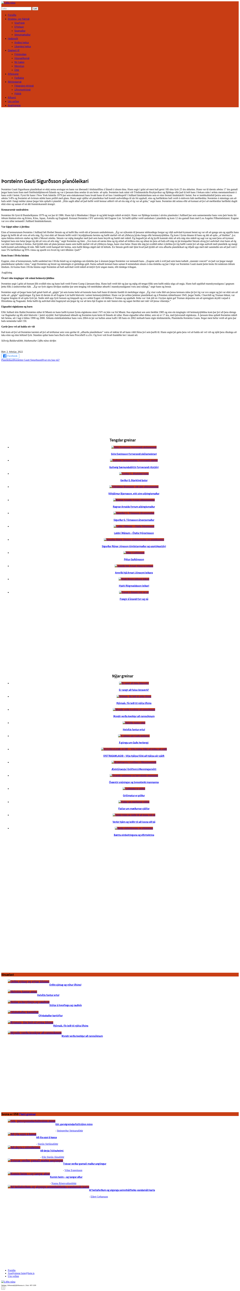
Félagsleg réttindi (24, 86)
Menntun (19, 66)
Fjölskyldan (20, 54)
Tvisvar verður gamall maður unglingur (84, 1163)
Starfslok (19, 23)
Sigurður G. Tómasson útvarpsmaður (134, 519)
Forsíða (12, 15)
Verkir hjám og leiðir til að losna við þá (134, 821)
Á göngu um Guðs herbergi (134, 742)
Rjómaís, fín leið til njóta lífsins (134, 703)
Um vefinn (13, 101)
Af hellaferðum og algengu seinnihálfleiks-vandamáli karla (122, 1190)
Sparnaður (19, 31)
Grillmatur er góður (134, 795)
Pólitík (17, 93)
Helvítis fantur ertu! (134, 729)
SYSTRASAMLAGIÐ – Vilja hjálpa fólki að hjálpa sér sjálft (133, 755)
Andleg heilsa (21, 42)
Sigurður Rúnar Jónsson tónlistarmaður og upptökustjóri (134, 546)
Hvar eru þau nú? (51, 360)
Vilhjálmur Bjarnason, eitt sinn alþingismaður (133, 493)
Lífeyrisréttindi (22, 90)
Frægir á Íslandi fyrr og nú (134, 599)
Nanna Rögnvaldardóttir (63, 1183)
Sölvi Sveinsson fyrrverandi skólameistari (134, 453)
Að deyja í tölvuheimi (52, 1150)
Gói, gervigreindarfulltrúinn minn (74, 1124)
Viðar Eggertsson (73, 1170)
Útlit (16, 70)
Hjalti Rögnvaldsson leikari (134, 585)
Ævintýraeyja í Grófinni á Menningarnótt (134, 769)
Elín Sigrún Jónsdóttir (53, 1157)
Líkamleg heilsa (22, 46)
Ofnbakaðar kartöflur (51, 1015)
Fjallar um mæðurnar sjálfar (134, 808)
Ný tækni (19, 62)
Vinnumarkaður (22, 35)
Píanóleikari (7, 360)
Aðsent (12, 97)
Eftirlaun (19, 27)
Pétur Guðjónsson (134, 559)
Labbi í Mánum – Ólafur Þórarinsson (134, 533)
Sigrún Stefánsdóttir (48, 1143)
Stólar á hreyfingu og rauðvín (65, 1005)
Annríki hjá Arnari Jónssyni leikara (134, 572)
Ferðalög (19, 78)
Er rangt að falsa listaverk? (134, 689)
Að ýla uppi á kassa (46, 1137)
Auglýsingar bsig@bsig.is (21, 1273)
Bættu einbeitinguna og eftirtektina (134, 834)
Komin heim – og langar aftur (66, 1177)
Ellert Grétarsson (99, 1196)
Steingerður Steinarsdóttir (70, 1130)
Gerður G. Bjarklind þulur (134, 480)
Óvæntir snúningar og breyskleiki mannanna (134, 782)
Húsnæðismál (21, 58)
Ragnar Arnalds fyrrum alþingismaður (134, 506)
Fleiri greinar (27, 1114)
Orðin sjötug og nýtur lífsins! (65, 984)
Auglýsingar (14, 105)
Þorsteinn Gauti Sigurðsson (28, 360)
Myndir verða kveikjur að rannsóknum (134, 716)
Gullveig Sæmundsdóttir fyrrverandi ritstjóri (134, 467)
